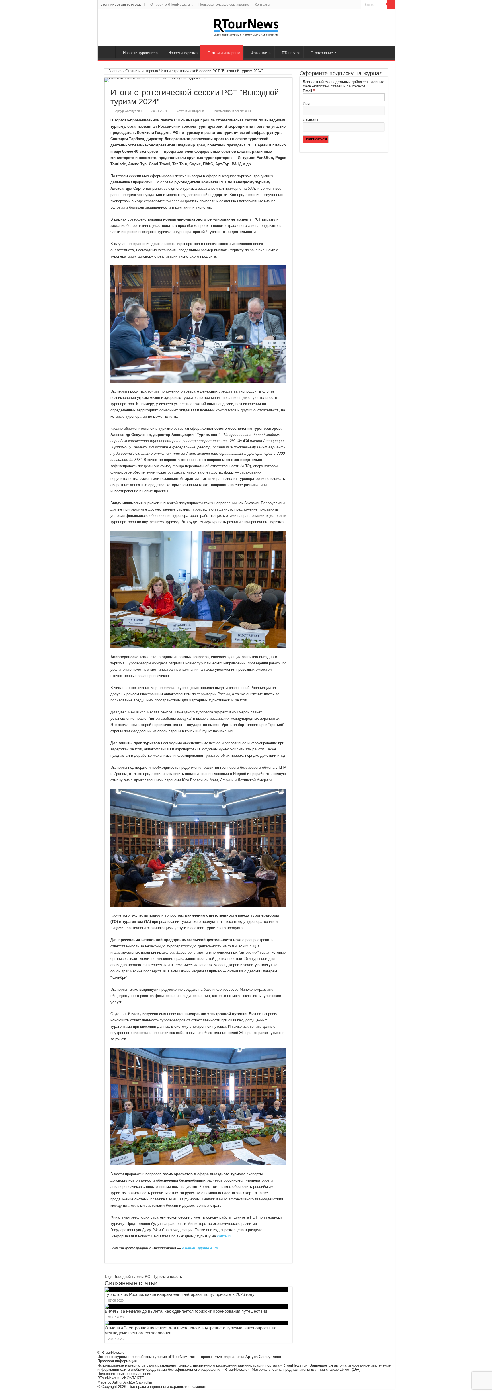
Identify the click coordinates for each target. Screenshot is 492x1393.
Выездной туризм (129, 1276)
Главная (108, 52)
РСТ (148, 1276)
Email (309, 91)
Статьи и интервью (224, 53)
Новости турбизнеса (140, 53)
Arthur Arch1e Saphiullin (132, 1382)
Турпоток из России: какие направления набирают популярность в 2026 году (180, 1294)
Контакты (262, 5)
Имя (306, 104)
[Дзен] (351, 4)
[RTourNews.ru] (246, 26)
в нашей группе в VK (200, 1248)
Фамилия (310, 120)
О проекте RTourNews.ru (170, 5)
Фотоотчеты (261, 53)
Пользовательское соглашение (223, 5)
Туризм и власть (167, 1276)
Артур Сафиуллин (128, 111)
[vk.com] (345, 4)
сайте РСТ (226, 1236)
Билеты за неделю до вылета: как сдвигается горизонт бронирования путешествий (186, 1311)
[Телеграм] (357, 4)
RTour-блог (291, 53)
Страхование (322, 53)
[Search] (391, 4)
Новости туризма (183, 53)
